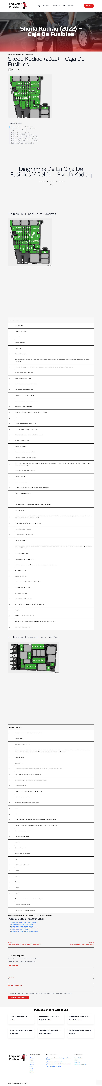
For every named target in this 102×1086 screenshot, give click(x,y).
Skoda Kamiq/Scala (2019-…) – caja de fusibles (25, 141)
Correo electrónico (15, 985)
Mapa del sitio (68, 6)
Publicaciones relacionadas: (19, 131)
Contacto (56, 6)
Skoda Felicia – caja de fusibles (20, 929)
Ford (31, 1068)
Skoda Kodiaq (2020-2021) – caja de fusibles (24, 137)
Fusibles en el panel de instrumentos (22, 127)
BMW (31, 1073)
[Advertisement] (51, 154)
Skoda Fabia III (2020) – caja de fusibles (22, 926)
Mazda (32, 1062)
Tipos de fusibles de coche (53, 1066)
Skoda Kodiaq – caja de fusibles (20, 133)
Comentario (13, 965)
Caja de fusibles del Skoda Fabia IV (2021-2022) (24, 928)
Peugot (32, 1058)
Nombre (11, 977)
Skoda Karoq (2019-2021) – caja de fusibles (24, 139)
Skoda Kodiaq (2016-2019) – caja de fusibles (24, 135)
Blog (38, 6)
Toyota (32, 1064)
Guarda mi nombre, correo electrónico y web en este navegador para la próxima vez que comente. (41, 993)
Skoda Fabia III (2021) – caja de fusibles (22, 924)
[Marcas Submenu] (50, 6)
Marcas (46, 6)
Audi (31, 1060)
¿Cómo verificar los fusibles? (54, 1062)
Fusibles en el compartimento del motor (23, 129)
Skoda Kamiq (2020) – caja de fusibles (22, 143)
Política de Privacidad (80, 1064)
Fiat (31, 1066)
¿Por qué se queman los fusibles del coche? (58, 1064)
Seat (31, 1071)
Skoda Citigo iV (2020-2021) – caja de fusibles (24, 922)
